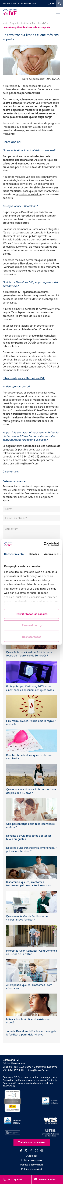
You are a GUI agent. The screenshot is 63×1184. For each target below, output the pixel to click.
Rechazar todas (31, 636)
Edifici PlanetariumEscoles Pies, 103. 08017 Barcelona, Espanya (30, 1065)
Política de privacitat (31, 1164)
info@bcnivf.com (28, 3)
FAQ (30, 497)
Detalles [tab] (34, 553)
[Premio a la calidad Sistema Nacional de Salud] (12, 1101)
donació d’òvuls (42, 359)
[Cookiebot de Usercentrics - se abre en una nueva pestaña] (44, 544)
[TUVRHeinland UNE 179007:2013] (12, 1120)
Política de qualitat (31, 1169)
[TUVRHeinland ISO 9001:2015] (50, 1101)
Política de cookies (31, 1160)
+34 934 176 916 (11, 3)
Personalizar (29, 625)
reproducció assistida (28, 194)
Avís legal (31, 1155)
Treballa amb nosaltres (31, 1142)
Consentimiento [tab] (14, 553)
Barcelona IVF (13, 86)
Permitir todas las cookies (31, 613)
